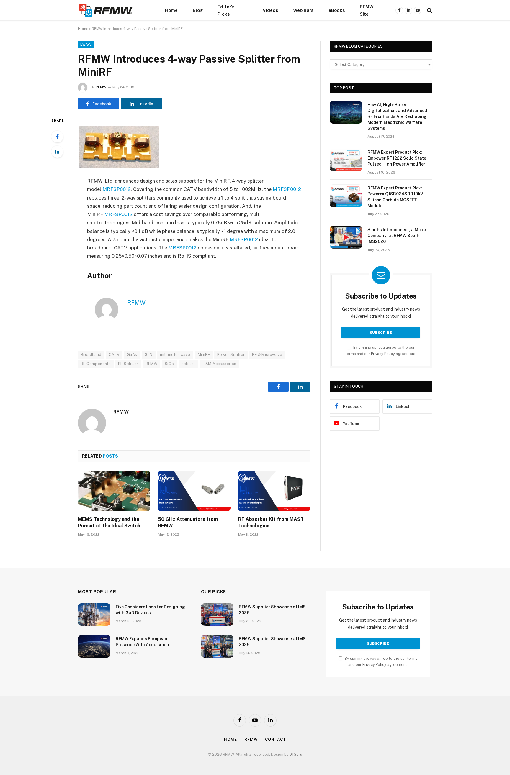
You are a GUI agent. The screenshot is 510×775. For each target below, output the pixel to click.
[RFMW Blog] (114, 10)
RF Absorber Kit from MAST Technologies (271, 522)
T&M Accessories (219, 363)
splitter (188, 363)
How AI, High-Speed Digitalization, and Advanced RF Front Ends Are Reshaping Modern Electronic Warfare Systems (397, 116)
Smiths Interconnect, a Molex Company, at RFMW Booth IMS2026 (396, 235)
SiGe (169, 363)
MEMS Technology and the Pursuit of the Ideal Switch (109, 522)
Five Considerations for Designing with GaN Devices (150, 609)
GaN (149, 354)
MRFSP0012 (116, 189)
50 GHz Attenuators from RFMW (188, 522)
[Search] (429, 10)
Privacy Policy (383, 353)
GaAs (132, 354)
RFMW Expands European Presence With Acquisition (142, 641)
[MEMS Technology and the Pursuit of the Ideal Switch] (114, 491)
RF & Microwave (267, 354)
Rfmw (251, 739)
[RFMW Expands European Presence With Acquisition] (94, 646)
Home (171, 10)
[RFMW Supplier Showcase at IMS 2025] (217, 646)
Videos (270, 10)
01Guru (296, 754)
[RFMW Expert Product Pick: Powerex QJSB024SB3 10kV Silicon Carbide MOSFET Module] (346, 195)
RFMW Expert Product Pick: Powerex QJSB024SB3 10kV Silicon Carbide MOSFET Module (395, 197)
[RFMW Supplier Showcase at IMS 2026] (217, 614)
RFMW (101, 87)
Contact (275, 739)
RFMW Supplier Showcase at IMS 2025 (272, 641)
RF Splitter (128, 363)
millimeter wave (175, 354)
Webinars (303, 10)
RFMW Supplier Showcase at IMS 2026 (272, 609)
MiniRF (204, 354)
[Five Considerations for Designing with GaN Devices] (94, 614)
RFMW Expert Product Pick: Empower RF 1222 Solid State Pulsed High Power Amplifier (396, 158)
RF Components (96, 363)
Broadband (91, 354)
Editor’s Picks (226, 10)
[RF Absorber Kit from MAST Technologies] (274, 491)
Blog (198, 10)
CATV (114, 354)
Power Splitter (231, 354)
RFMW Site (367, 10)
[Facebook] (57, 136)
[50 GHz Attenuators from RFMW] (194, 491)
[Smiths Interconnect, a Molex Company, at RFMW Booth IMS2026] (346, 237)
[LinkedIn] (57, 152)
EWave (86, 44)
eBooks (336, 10)
